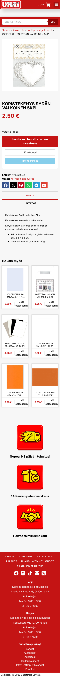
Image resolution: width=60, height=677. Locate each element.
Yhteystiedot (46, 556)
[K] (56, 4)
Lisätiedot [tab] (30, 203)
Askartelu (18, 30)
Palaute (11, 561)
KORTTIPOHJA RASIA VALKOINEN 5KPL (45, 295)
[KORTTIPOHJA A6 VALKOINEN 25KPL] (45, 328)
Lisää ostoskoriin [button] (21, 303)
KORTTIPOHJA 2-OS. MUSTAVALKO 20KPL (15, 344)
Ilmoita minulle (30, 160)
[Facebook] (16, 573)
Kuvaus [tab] (30, 195)
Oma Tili (10, 556)
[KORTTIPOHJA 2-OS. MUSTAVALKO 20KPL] (15, 328)
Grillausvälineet (30, 660)
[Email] (37, 573)
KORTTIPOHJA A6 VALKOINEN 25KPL (45, 344)
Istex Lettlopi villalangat (30, 664)
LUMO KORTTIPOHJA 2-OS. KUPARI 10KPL (45, 393)
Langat (30, 648)
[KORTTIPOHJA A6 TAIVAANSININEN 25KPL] (15, 279)
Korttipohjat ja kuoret (39, 30)
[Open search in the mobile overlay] (30, 22)
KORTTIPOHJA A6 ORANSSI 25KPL (15, 393)
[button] (5, 185)
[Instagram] (23, 573)
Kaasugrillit (30, 652)
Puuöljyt (30, 668)
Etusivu (6, 30)
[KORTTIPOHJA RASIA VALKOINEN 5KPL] (45, 279)
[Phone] (44, 573)
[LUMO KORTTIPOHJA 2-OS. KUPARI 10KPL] (45, 377)
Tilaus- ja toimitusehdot (37, 561)
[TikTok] (30, 573)
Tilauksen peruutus (30, 566)
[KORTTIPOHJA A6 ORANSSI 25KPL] (15, 377)
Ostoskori (26, 556)
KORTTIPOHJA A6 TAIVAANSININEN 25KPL (15, 295)
